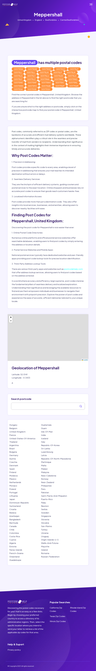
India (43, 435)
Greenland (14, 556)
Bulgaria (13, 452)
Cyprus (12, 539)
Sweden (45, 512)
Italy (43, 442)
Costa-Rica (14, 536)
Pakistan (45, 492)
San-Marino (46, 526)
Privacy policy (14, 649)
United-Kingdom (17, 431)
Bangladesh (14, 519)
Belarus (12, 512)
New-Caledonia (48, 475)
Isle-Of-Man (47, 431)
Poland (12, 489)
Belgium (13, 428)
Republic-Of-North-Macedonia (56, 458)
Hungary (13, 425)
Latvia (44, 455)
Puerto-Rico (47, 499)
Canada (13, 526)
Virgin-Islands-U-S (50, 539)
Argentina (14, 445)
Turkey (44, 529)
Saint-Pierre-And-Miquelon (54, 496)
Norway (44, 479)
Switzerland (15, 506)
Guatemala (46, 425)
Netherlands (15, 482)
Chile (11, 529)
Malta (43, 465)
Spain (12, 469)
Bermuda (13, 523)
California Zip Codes (56, 609)
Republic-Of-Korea (50, 445)
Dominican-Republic (19, 502)
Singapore (46, 516)
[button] (11, 317)
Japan (12, 499)
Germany (13, 455)
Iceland (44, 438)
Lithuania (13, 496)
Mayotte (45, 546)
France (12, 435)
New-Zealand (47, 482)
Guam (44, 428)
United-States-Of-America (22, 438)
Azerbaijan (14, 516)
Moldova (13, 475)
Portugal (13, 492)
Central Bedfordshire (69, 20)
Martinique (46, 462)
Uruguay (45, 536)
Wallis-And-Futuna (49, 543)
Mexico (12, 479)
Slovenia (45, 519)
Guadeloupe (15, 560)
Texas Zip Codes (57, 616)
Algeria (12, 543)
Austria (12, 458)
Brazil (12, 448)
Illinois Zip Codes (58, 621)
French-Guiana (16, 553)
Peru (43, 489)
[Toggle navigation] (93, 4)
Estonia (12, 546)
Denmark (13, 465)
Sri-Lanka (45, 448)
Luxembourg (47, 452)
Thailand (13, 442)
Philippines (46, 485)
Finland (12, 472)
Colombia (14, 533)
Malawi (44, 469)
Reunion (45, 506)
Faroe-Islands (15, 550)
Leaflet (85, 360)
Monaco (13, 485)
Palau (43, 502)
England (38, 20)
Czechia (13, 462)
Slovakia (45, 523)
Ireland (44, 550)
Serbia (44, 509)
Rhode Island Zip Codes (78, 609)
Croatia (12, 509)
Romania (45, 553)
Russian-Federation (50, 556)
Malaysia (45, 472)
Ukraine (44, 533)
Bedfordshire (51, 20)
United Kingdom (24, 20)
